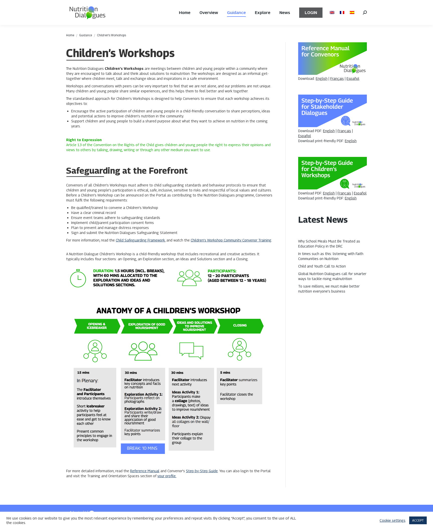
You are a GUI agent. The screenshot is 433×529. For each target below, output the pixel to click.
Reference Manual (144, 471)
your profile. (166, 476)
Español (353, 78)
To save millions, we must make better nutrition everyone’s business (329, 288)
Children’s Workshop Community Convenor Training (231, 240)
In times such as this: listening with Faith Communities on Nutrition (330, 256)
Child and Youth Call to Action (322, 266)
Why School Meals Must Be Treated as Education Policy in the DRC (329, 243)
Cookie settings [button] (392, 520)
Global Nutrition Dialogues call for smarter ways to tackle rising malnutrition (332, 276)
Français (337, 78)
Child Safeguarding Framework (140, 240)
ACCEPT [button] (418, 520)
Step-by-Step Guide (202, 471)
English (322, 78)
